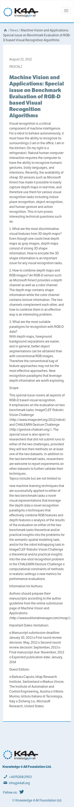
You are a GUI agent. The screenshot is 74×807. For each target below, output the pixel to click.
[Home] (5, 30)
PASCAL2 (15, 66)
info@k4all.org (19, 783)
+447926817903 (20, 777)
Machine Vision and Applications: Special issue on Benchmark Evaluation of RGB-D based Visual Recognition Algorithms (36, 96)
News (14, 30)
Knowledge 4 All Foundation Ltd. (27, 767)
